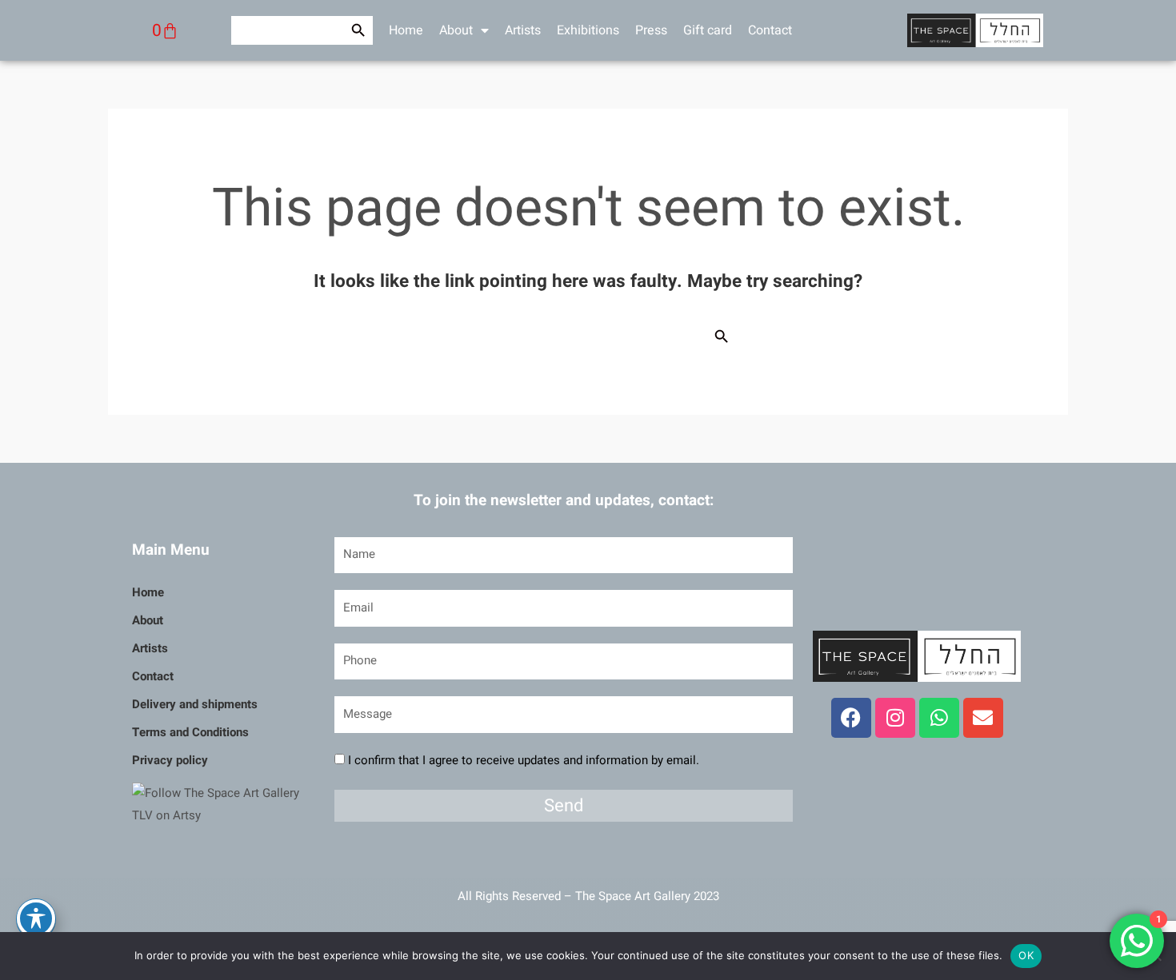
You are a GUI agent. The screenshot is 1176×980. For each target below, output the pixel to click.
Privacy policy (170, 760)
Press (651, 30)
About (456, 30)
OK (1026, 955)
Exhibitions (588, 30)
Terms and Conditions (190, 732)
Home (406, 30)
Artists (523, 30)
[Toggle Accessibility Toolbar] (36, 918)
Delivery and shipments (195, 704)
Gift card (707, 30)
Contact (770, 30)
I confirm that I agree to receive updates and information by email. (523, 760)
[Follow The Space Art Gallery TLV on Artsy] (223, 804)
